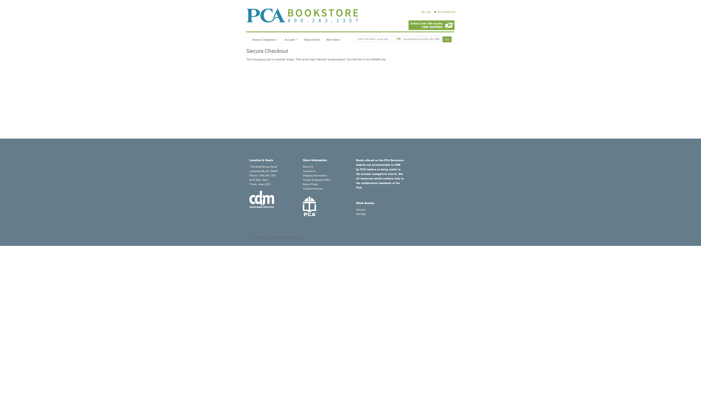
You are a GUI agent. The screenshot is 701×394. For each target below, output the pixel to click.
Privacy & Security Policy (316, 179)
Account (290, 39)
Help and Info (312, 39)
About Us (308, 166)
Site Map (361, 214)
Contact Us (309, 171)
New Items (333, 39)
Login (427, 11)
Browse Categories (264, 39)
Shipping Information (315, 175)
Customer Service (313, 188)
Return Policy (310, 184)
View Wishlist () (446, 11)
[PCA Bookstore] (265, 17)
